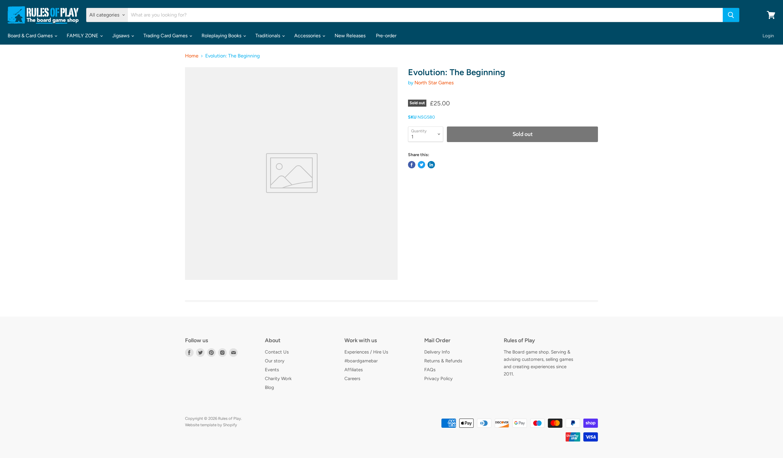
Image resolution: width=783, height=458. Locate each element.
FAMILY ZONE (83, 35)
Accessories (308, 35)
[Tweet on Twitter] (421, 164)
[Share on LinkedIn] (431, 164)
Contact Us (277, 352)
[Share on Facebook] (411, 164)
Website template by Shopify (211, 425)
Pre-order (386, 35)
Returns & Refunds (443, 361)
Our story (274, 361)
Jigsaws (121, 35)
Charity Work (278, 378)
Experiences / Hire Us (366, 352)
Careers (352, 378)
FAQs (430, 369)
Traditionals (268, 35)
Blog (269, 387)
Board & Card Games (31, 35)
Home (192, 56)
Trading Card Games (166, 35)
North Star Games (434, 83)
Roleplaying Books (222, 35)
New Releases (350, 35)
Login (768, 35)
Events (272, 369)
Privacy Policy (438, 378)
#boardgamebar (361, 361)
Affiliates (353, 369)
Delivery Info (437, 352)
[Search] (731, 15)
